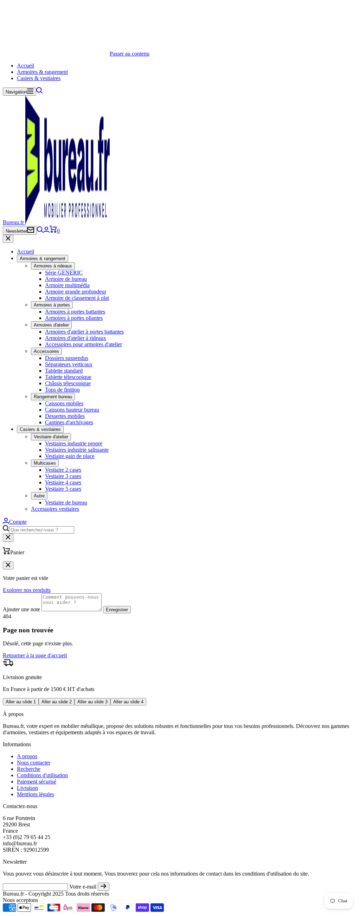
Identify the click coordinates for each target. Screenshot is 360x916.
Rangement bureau (53, 396)
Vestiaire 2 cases (63, 470)
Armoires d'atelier (51, 325)
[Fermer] (8, 239)
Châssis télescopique (68, 383)
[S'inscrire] (103, 887)
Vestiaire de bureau (66, 502)
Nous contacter (33, 763)
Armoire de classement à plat (77, 298)
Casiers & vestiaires (38, 78)
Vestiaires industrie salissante (77, 450)
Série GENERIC (64, 273)
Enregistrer (117, 609)
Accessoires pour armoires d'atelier (83, 344)
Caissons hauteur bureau (72, 410)
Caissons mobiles (64, 403)
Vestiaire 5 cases (63, 489)
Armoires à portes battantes (75, 312)
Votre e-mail (82, 887)
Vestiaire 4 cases (63, 482)
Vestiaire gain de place (70, 456)
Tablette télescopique (68, 377)
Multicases (45, 463)
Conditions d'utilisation (42, 775)
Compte (18, 522)
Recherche (28, 769)
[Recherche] (39, 92)
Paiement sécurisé (36, 782)
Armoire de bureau (66, 279)
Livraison (27, 788)
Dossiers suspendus (66, 358)
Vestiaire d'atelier (51, 436)
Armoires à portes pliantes (74, 318)
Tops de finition (62, 390)
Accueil (25, 66)
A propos (27, 756)
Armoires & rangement (42, 72)
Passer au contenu (129, 54)
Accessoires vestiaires (55, 509)
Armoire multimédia (67, 285)
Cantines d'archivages (69, 422)
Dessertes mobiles (65, 416)
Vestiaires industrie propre (73, 443)
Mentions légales (35, 794)
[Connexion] (46, 231)
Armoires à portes (52, 305)
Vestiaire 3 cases (63, 476)
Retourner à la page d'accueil (35, 655)
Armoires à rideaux (53, 266)
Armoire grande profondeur (75, 292)
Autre (39, 495)
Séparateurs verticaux (68, 364)
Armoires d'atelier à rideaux (75, 338)
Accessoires (46, 351)
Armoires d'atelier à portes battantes (84, 332)
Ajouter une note (21, 609)
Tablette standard (64, 371)
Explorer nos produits (27, 590)
